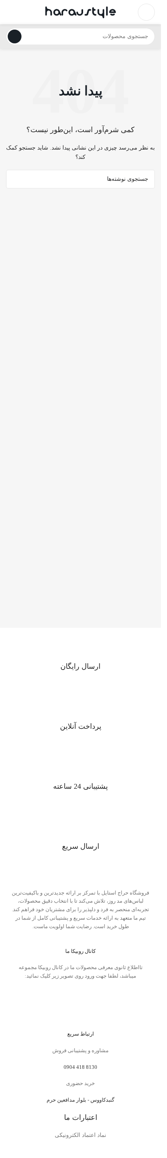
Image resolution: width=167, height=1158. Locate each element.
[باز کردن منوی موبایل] (146, 12)
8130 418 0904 (80, 1067)
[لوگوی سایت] (80, 12)
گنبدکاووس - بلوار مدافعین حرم (80, 1100)
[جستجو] (14, 36)
